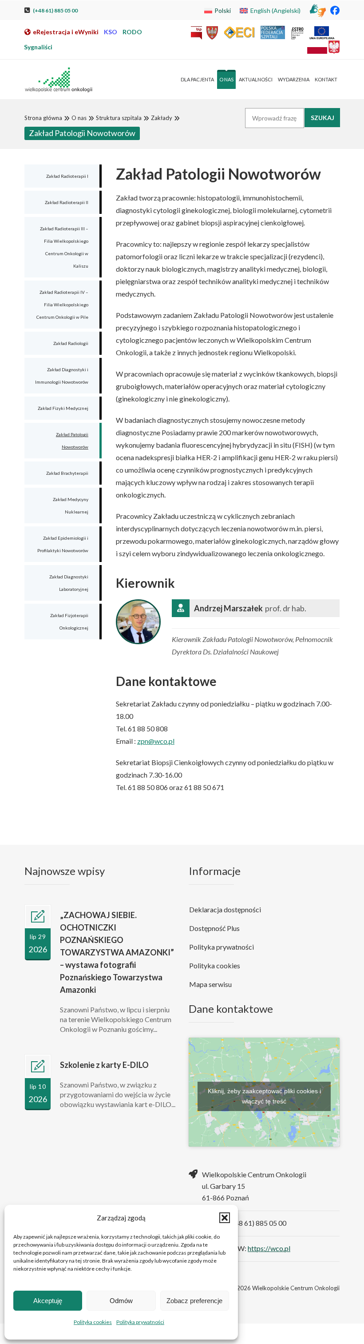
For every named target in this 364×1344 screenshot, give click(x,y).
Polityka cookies (93, 1322)
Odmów (121, 1300)
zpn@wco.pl (155, 741)
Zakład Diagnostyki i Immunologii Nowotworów (61, 376)
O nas (79, 117)
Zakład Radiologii (70, 343)
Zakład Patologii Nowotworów (72, 440)
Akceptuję (47, 1300)
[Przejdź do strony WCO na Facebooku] (335, 10)
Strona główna (43, 117)
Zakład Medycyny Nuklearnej (70, 505)
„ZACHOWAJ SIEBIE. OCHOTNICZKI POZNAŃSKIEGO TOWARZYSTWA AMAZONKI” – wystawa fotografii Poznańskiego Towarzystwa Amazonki (117, 952)
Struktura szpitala (119, 117)
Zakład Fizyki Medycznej (63, 408)
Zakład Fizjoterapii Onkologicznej (69, 621)
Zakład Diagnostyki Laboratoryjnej (68, 583)
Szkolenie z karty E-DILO (104, 1065)
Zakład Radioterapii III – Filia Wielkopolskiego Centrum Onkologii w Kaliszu (64, 247)
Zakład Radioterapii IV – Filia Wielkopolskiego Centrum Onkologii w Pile (62, 304)
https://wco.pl (269, 1248)
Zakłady (161, 117)
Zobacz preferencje (194, 1300)
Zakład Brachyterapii (67, 473)
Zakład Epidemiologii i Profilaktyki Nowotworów (62, 544)
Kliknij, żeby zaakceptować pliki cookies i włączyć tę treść (264, 1096)
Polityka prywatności (140, 1322)
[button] (224, 1217)
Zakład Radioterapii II (66, 202)
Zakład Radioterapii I (67, 176)
